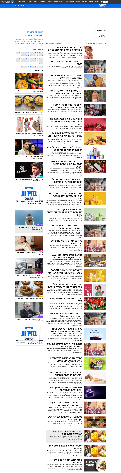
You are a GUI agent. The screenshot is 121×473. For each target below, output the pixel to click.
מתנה (31, 39)
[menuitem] (96, 2)
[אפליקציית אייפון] (21, 5)
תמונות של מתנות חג (35, 32)
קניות (21, 41)
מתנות (41, 39)
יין (36, 43)
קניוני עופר (22, 43)
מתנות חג (98, 30)
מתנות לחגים (32, 41)
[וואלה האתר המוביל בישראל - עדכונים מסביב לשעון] (104, 2)
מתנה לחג (26, 39)
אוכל (61, 2)
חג (22, 39)
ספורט (91, 2)
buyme (17, 41)
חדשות (97, 2)
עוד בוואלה (39, 70)
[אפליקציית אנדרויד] (24, 5)
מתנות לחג (36, 39)
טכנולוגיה (42, 2)
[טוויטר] (18, 5)
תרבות (78, 2)
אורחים (17, 43)
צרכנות (19, 39)
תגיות (104, 30)
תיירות (50, 2)
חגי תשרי (17, 46)
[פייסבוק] (16, 5)
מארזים (28, 43)
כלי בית (33, 43)
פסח (16, 39)
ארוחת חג (40, 43)
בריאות (56, 2)
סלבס (72, 2)
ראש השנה (40, 41)
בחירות (84, 2)
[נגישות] (2, 2)
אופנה (35, 2)
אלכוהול (41, 46)
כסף (67, 2)
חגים (25, 41)
